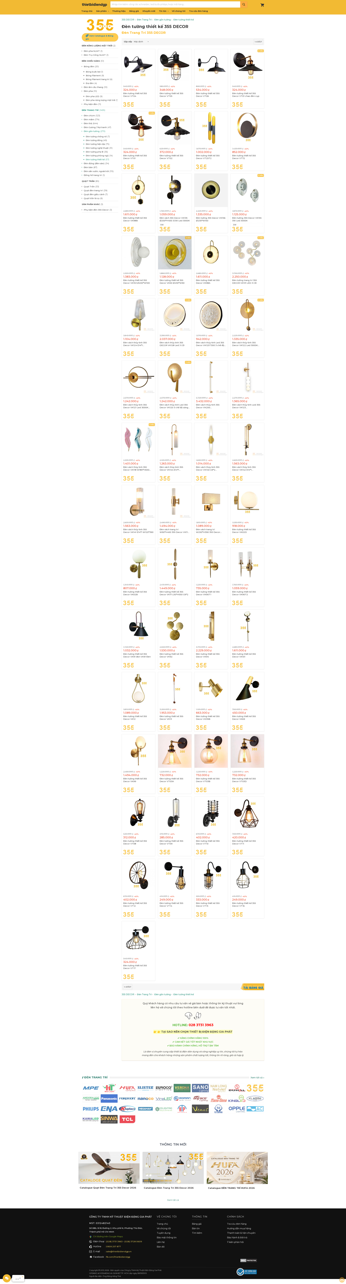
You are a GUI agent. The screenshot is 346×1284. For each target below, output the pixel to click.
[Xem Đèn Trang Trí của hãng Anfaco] (200, 1099)
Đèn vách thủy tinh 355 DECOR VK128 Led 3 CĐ (172, 344)
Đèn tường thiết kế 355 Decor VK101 (244, 655)
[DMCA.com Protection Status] (248, 1261)
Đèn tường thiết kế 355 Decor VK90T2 (244, 593)
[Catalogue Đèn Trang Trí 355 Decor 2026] (173, 1168)
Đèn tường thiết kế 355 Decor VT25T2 (208, 157)
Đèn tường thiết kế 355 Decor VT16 (244, 904)
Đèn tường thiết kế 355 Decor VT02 (171, 157)
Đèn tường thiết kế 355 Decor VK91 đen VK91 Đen (137, 655)
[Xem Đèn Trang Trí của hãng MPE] (91, 1088)
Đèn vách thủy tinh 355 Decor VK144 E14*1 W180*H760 (171, 468)
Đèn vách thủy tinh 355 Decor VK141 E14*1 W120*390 (138, 530)
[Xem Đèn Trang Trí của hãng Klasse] (255, 1099)
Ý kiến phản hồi (235, 1242)
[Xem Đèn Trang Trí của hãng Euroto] (164, 1088)
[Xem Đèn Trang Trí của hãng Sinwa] (109, 1120)
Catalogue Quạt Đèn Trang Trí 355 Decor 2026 (108, 1187)
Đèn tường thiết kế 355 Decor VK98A (208, 281)
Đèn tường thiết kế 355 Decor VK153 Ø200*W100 (136, 281)
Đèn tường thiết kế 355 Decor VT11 (244, 842)
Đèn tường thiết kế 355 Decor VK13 (171, 717)
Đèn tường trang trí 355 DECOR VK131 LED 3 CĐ (244, 281)
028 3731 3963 (201, 1025)
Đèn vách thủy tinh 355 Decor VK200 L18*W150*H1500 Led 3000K (210, 406)
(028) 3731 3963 (114, 1241)
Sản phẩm (101, 11)
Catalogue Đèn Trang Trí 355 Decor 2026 (169, 1188)
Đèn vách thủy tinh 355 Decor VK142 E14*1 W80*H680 (244, 468)
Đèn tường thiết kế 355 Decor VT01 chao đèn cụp (245, 94)
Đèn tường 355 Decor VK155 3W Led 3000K (247, 219)
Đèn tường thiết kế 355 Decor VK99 (135, 780)
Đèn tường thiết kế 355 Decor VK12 (135, 717)
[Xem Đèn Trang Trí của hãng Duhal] (237, 1088)
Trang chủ (86, 11)
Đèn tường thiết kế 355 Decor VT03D (244, 780)
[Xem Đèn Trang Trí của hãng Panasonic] (109, 1099)
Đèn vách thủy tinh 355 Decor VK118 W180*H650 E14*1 (136, 468)
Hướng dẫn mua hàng (239, 1228)
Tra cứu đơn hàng (198, 11)
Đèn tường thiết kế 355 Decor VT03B (208, 780)
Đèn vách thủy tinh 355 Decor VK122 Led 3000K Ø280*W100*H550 (245, 344)
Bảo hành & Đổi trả (237, 1237)
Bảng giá (134, 11)
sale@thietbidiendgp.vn (119, 1251)
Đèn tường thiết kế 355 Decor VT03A (171, 780)
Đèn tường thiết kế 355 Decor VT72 (244, 157)
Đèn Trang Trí (96, 1077)
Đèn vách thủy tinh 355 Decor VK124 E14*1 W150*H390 (135, 344)
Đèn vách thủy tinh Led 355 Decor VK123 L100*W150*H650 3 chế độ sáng (246, 406)
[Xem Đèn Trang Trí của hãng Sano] (200, 1088)
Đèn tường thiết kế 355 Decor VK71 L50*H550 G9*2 (174, 593)
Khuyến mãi (149, 11)
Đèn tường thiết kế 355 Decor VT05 (171, 94)
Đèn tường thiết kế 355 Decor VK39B (208, 717)
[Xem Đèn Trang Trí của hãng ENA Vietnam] (109, 1109)
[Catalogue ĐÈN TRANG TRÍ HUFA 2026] (237, 1168)
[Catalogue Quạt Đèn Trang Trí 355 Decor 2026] (109, 1168)
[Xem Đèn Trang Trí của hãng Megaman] (146, 1109)
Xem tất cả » (257, 1077)
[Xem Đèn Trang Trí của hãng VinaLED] (164, 1099)
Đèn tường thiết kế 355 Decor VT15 (208, 904)
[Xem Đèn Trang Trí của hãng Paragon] (127, 1099)
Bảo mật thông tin (167, 1237)
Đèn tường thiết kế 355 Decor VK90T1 (208, 593)
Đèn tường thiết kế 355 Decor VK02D (244, 530)
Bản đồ (160, 1246)
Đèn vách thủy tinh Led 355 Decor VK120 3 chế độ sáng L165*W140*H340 (174, 406)
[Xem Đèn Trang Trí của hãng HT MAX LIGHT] (109, 1088)
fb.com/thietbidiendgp (118, 1257)
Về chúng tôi (178, 11)
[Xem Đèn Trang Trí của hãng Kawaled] (91, 1120)
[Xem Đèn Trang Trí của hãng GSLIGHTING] (164, 1109)
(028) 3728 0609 (133, 1241)
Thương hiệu (119, 11)
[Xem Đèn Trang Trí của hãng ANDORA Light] (91, 1099)
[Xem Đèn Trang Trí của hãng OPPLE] (237, 1109)
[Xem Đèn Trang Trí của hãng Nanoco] (146, 1099)
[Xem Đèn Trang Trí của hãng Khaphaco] (127, 1109)
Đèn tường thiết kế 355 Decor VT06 (208, 94)
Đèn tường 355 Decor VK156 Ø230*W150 (210, 219)
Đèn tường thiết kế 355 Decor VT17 (135, 966)
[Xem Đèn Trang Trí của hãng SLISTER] (146, 1088)
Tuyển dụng (163, 1233)
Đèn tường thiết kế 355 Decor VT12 (135, 904)
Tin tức (163, 11)
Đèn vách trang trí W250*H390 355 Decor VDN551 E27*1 (208, 531)
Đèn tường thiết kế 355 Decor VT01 (135, 157)
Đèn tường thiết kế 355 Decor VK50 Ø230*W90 (172, 281)
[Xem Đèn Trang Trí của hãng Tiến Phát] (182, 1109)
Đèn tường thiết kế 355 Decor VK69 (244, 717)
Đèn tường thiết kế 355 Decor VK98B (135, 219)
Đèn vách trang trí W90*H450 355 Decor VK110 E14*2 (174, 531)
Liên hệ (161, 1242)
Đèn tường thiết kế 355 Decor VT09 (171, 842)
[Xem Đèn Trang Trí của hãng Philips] (91, 1109)
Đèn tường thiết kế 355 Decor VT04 (135, 94)
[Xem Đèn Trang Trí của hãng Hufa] (127, 1088)
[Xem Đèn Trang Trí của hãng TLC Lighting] (218, 1109)
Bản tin (196, 1228)
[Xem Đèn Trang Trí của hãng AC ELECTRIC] (255, 1109)
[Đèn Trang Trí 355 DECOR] (100, 25)
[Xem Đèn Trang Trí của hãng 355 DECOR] (255, 1088)
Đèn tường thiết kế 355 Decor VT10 (208, 842)
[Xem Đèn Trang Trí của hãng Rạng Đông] (218, 1099)
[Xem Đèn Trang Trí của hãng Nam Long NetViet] (218, 1088)
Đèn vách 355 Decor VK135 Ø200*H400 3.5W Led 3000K (175, 219)
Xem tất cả (173, 1200)
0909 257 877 (113, 1246)
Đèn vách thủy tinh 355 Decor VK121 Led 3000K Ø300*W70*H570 (135, 406)
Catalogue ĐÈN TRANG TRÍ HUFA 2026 (231, 1188)
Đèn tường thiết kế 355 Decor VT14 (171, 904)
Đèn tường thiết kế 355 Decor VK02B (135, 593)
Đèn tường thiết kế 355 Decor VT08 (135, 842)
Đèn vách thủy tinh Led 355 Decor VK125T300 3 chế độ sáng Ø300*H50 (210, 344)
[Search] (243, 4)
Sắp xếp (128, 41)
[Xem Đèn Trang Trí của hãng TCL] (127, 1120)
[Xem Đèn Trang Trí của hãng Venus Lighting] (200, 1109)
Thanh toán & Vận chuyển (241, 1233)
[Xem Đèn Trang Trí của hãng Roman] (182, 1099)
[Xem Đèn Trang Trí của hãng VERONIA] (182, 1088)
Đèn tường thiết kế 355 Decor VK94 (208, 655)
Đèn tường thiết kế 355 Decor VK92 (171, 655)
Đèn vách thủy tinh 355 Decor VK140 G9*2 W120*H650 (207, 468)
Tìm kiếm (197, 1233)
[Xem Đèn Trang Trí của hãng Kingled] (237, 1099)
